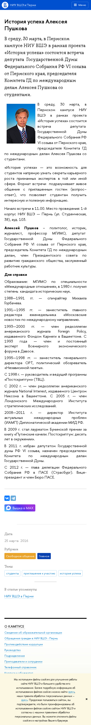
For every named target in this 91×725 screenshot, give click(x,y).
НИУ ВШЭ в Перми (23, 5)
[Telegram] (13, 498)
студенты (12, 573)
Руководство (12, 650)
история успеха (70, 573)
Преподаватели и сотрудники (23, 661)
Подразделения (14, 656)
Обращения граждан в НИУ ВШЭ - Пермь (31, 638)
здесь (71, 692)
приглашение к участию (39, 573)
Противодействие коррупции (23, 644)
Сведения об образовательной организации (33, 632)
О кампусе (14, 626)
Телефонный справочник (20, 667)
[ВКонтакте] (7, 498)
